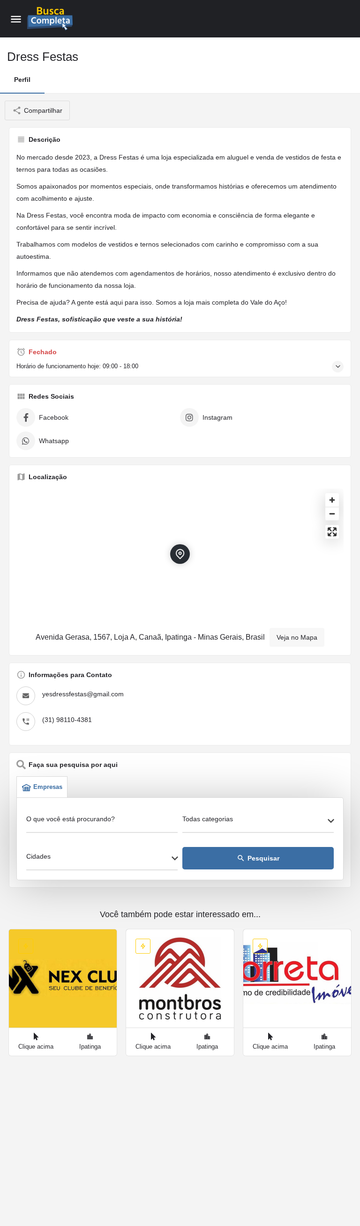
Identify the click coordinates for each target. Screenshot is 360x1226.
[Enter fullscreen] (332, 532)
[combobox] (258, 821)
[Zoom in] (332, 500)
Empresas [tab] (47, 786)
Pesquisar (258, 858)
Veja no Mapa (297, 637)
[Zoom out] (332, 513)
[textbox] (258, 821)
